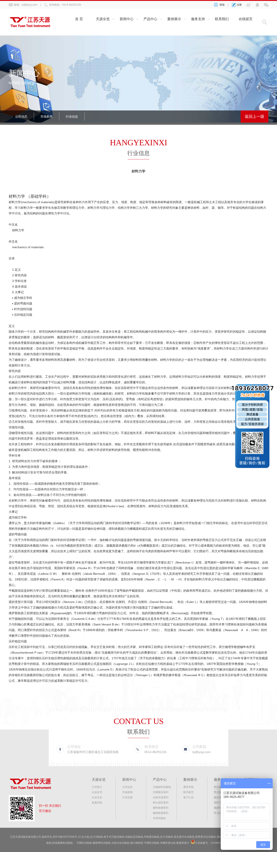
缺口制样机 (136, 842)
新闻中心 (127, 19)
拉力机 (85, 836)
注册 (239, 4)
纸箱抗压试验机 (134, 836)
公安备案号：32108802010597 (212, 842)
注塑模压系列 (160, 792)
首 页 (79, 19)
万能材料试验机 (162, 787)
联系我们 (222, 19)
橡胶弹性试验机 (102, 842)
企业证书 (97, 792)
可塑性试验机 (84, 842)
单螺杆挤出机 (168, 842)
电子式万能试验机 (114, 836)
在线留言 (246, 19)
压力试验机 (166, 836)
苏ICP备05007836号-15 (67, 836)
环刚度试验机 (151, 836)
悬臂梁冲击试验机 (205, 836)
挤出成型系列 (160, 802)
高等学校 (188, 787)
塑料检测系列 (160, 807)
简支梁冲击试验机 (184, 836)
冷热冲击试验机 (120, 842)
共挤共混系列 (160, 797)
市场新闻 (46, 116)
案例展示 (174, 19)
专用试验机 (159, 818)
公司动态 (21, 116)
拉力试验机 (96, 836)
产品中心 (150, 19)
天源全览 (103, 19)
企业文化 (97, 797)
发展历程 (97, 802)
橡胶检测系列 (160, 813)
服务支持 (198, 19)
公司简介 (97, 787)
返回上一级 (254, 116)
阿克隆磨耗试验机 (62, 842)
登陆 (222, 4)
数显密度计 (182, 842)
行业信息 (72, 116)
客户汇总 (188, 797)
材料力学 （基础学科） (30, 196)
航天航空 (188, 792)
